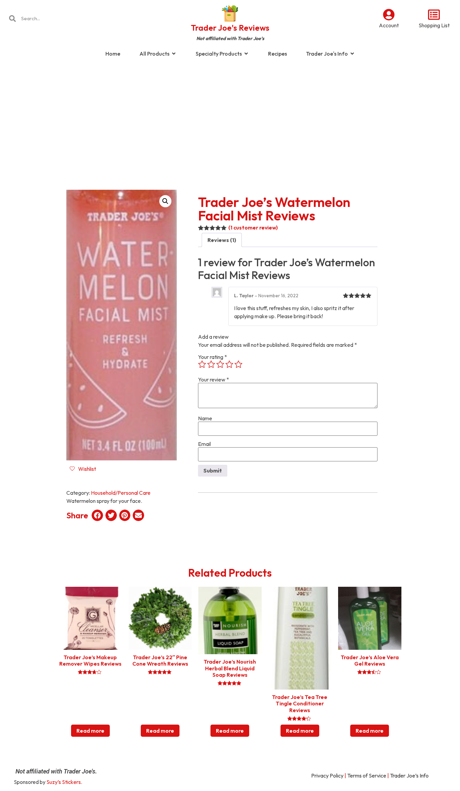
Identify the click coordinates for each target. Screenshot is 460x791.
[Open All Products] (173, 54)
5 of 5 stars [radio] (238, 364)
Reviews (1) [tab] (221, 240)
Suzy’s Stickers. (64, 782)
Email (204, 444)
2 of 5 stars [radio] (211, 364)
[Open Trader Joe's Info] (352, 54)
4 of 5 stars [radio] (229, 364)
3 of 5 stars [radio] (220, 364)
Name (205, 418)
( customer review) (253, 227)
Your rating (212, 357)
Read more (90, 730)
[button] (165, 201)
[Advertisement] (230, 116)
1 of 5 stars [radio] (202, 364)
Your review (213, 379)
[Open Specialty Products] (246, 54)
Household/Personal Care (121, 492)
